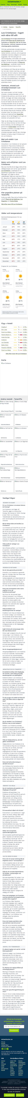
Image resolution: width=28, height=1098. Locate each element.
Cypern (12, 1070)
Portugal (12, 1071)
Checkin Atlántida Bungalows (9, 347)
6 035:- (25, 342)
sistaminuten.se (12, 1081)
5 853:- (25, 340)
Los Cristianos (5, 38)
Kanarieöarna (21, 1062)
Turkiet (12, 1068)
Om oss (3, 1041)
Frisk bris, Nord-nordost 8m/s (7, 306)
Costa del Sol (13, 1065)
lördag (6, 270)
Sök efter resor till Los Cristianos (11, 204)
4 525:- (25, 329)
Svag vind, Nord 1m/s (20, 306)
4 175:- (25, 327)
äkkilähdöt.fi (4, 1082)
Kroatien (20, 1070)
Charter (3, 4)
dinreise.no (10, 1083)
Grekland (20, 1065)
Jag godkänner (9, 1095)
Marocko (20, 1073)
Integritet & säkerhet (6, 1046)
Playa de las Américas (16, 40)
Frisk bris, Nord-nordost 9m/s (20, 285)
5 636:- (25, 335)
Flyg (8, 4)
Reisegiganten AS (15, 1080)
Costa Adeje (12, 126)
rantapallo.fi (10, 1082)
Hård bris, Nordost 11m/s (7, 285)
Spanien (20, 1061)
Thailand (12, 1073)
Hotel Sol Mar (5, 337)
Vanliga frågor (4, 1045)
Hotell (20, 4)
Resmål (3, 1070)
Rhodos (20, 1067)
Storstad (13, 4)
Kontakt (3, 1043)
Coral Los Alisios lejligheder (9, 332)
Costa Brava (13, 1064)
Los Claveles (5, 342)
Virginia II (4, 327)
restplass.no (5, 1081)
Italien (19, 1068)
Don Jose (4, 329)
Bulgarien (20, 1071)
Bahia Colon (4, 345)
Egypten (12, 1075)
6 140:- (25, 345)
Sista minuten (4, 1068)
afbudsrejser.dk (21, 1081)
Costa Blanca (21, 1064)
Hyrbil (25, 4)
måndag (6, 291)
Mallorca (12, 1062)
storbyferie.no (17, 1083)
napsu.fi (16, 1082)
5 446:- (25, 332)
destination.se (22, 1082)
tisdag (19, 291)
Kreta (11, 1067)
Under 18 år (13, 1061)
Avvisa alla (20, 1095)
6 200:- (25, 347)
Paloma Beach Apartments (9, 335)
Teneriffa (12, 42)
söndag (19, 270)
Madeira (20, 1075)
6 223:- (25, 350)
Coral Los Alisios (6, 350)
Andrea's (4, 340)
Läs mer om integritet (14, 1091)
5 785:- (25, 337)
